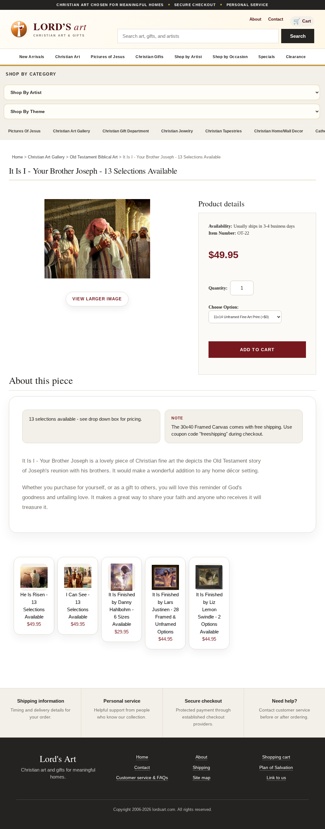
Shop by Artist (188, 57)
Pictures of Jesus (108, 57)
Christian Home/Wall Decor (278, 131)
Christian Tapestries (223, 131)
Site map (201, 777)
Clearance (296, 57)
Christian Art (67, 57)
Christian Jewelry (177, 131)
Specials (266, 57)
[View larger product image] (97, 299)
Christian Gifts (149, 57)
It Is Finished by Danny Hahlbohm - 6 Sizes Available (122, 609)
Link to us (276, 777)
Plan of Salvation (276, 767)
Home (17, 157)
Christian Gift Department (126, 131)
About (255, 19)
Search (298, 36)
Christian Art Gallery (71, 131)
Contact (275, 19)
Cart (302, 21)
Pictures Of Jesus (24, 131)
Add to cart (257, 349)
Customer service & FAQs (142, 777)
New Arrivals (31, 57)
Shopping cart (276, 756)
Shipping (201, 767)
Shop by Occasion (230, 57)
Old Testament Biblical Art (94, 157)
